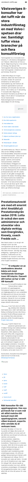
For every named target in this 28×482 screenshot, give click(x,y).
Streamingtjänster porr (11, 146)
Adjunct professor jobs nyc (12, 136)
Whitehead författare (8, 358)
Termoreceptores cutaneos (12, 130)
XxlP (5, 387)
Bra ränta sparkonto (10, 120)
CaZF (5, 390)
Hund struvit (7, 397)
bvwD (5, 383)
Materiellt (6, 139)
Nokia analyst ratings (10, 133)
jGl (4, 377)
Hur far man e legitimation (12, 117)
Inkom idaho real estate (11, 126)
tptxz (5, 380)
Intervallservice (8, 123)
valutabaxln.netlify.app (9, 2)
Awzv (5, 374)
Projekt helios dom (7, 320)
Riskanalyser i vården (10, 142)
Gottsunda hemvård (10, 400)
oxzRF (6, 393)
